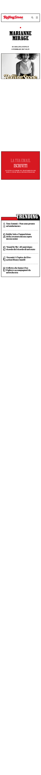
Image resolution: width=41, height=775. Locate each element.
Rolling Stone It (21, 47)
